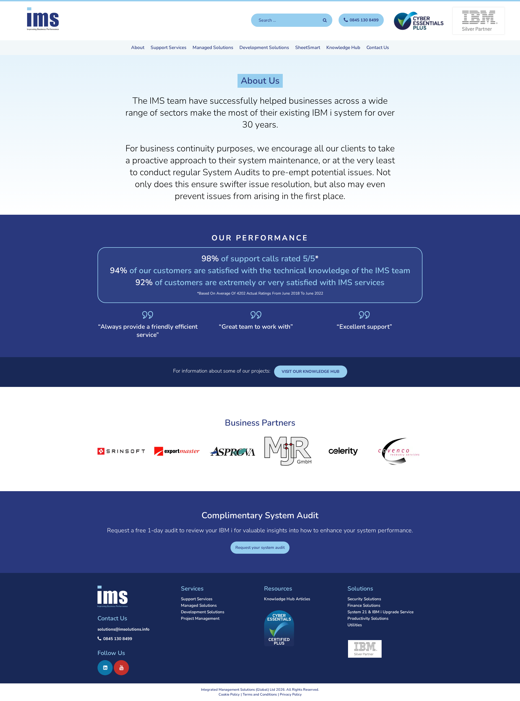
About (137, 48)
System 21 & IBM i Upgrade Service (380, 612)
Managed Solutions (213, 48)
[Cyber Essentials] (418, 20)
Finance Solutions (363, 605)
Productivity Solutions (367, 618)
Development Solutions (264, 48)
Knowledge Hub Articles (287, 599)
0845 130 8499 (117, 638)
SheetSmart (307, 48)
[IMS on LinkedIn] (105, 667)
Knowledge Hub (343, 48)
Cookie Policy (229, 694)
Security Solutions (364, 599)
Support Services (168, 48)
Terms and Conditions (260, 694)
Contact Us (377, 48)
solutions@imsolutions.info (124, 629)
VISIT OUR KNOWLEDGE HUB (310, 371)
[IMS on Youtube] (121, 667)
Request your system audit (260, 547)
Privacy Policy (291, 694)
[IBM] (479, 20)
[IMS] (43, 18)
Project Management (200, 618)
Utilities (354, 625)
